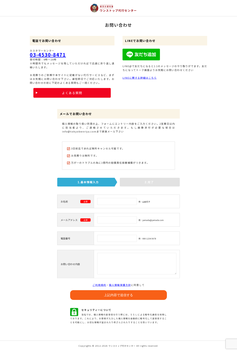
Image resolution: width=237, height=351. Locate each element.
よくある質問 (72, 93)
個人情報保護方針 (120, 285)
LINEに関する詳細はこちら (140, 77)
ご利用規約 (99, 285)
